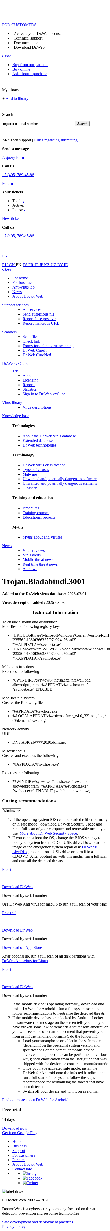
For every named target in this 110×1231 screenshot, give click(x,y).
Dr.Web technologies (39, 445)
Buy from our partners (30, 64)
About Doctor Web (27, 296)
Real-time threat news (40, 564)
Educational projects (39, 517)
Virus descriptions (37, 407)
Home (17, 1141)
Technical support (28, 38)
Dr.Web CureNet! (37, 355)
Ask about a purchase (29, 74)
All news (30, 569)
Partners (18, 1160)
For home (20, 278)
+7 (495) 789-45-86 (18, 175)
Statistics (30, 389)
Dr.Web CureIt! (35, 350)
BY (60, 265)
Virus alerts (32, 555)
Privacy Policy (14, 1226)
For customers (23, 1155)
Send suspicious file (38, 314)
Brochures (31, 508)
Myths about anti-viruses (42, 537)
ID (66, 265)
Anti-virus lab (23, 287)
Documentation (26, 43)
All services (32, 309)
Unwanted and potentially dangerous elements (60, 483)
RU (5, 265)
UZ (54, 265)
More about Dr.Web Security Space (48, 833)
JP (41, 265)
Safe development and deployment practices (37, 1222)
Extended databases (38, 440)
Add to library (17, 98)
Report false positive (39, 319)
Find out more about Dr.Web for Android (35, 1100)
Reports (29, 385)
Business (19, 1146)
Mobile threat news (38, 559)
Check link (31, 341)
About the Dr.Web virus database (49, 436)
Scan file (30, 336)
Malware (30, 474)
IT (37, 265)
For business (22, 282)
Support (18, 1150)
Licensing (30, 380)
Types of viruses (36, 469)
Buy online (21, 69)
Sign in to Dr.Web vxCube (44, 394)
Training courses (36, 512)
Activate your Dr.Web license (37, 33)
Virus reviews (34, 550)
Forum (7, 183)
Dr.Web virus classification (44, 465)
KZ (47, 265)
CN (12, 265)
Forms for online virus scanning (48, 346)
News (17, 292)
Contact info (22, 1169)
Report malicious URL (41, 323)
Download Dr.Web (29, 47)
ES (25, 265)
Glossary (30, 488)
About (28, 375)
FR (31, 265)
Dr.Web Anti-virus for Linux (25, 961)
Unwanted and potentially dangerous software (60, 479)
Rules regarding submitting (56, 140)
